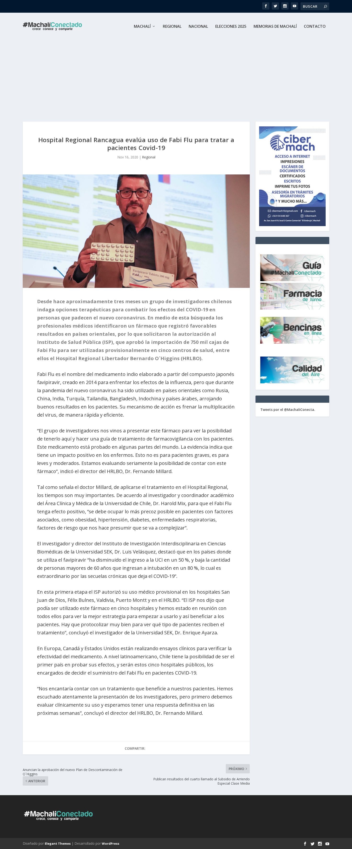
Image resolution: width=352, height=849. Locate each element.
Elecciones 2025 (230, 26)
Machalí (142, 26)
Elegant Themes (58, 843)
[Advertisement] (176, 76)
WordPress (110, 843)
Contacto (315, 26)
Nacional (198, 26)
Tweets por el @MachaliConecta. (287, 409)
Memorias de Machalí (275, 26)
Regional (172, 26)
